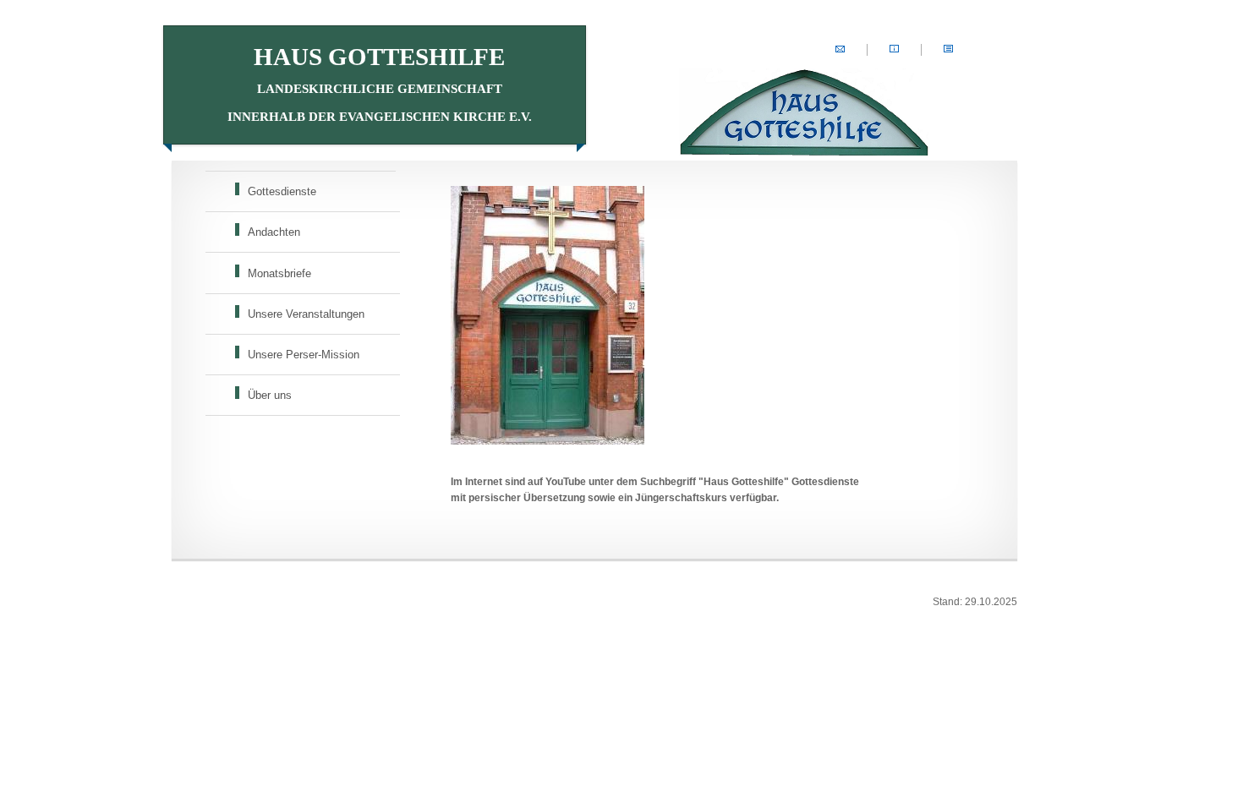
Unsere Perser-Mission (303, 354)
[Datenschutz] (948, 50)
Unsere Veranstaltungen (306, 314)
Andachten (274, 232)
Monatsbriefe (279, 273)
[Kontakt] (840, 50)
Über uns (270, 395)
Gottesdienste (282, 191)
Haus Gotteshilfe (379, 83)
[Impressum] (894, 50)
